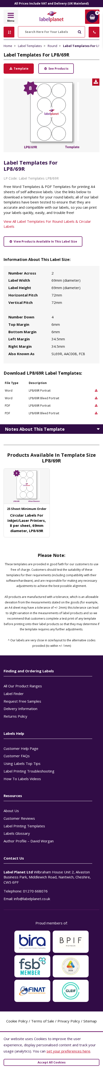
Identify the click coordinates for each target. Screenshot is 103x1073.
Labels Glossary (17, 833)
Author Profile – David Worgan (29, 841)
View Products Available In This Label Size (45, 241)
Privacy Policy (68, 1021)
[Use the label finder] (9, 32)
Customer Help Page (21, 748)
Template (21, 69)
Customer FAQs (17, 755)
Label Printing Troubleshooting (29, 771)
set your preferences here (68, 1051)
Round (52, 46)
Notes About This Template (35, 429)
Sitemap (90, 1021)
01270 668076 (35, 891)
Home (8, 46)
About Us (11, 810)
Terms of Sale (42, 1021)
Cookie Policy (17, 1021)
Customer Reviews (19, 818)
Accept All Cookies (52, 1062)
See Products (58, 69)
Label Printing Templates (24, 826)
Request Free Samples (22, 701)
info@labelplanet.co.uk (32, 898)
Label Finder (14, 693)
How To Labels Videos (22, 778)
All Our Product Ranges (23, 686)
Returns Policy (15, 716)
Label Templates (30, 46)
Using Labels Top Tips (22, 763)
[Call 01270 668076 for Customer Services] (94, 32)
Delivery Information (20, 708)
